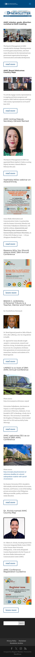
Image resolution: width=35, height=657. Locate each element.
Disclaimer (22, 641)
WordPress (17, 654)
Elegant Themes (17, 652)
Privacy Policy (11, 641)
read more (10, 64)
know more (11, 292)
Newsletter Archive (16, 643)
